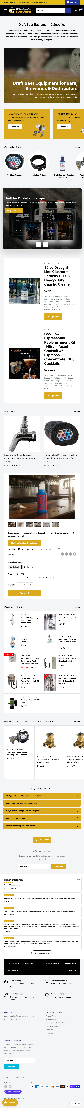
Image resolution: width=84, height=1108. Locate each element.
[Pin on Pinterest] (66, 554)
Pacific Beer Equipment (66, 615)
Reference (12, 970)
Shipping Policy (52, 1019)
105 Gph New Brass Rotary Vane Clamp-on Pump (49, 761)
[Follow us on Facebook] (5, 1086)
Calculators (13, 963)
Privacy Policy (51, 1016)
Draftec (11, 554)
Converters (30, 963)
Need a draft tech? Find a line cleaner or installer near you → (26, 2)
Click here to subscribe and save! (24, 543)
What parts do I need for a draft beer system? (23, 796)
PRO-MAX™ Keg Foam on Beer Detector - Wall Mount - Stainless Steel (30, 661)
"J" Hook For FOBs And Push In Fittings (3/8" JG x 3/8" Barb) (30, 681)
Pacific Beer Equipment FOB (67, 619)
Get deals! (74, 2)
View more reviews (42, 953)
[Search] (68, 10)
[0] (80, 10)
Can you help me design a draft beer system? (23, 811)
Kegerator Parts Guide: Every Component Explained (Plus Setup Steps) (20, 458)
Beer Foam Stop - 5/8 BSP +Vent (30, 701)
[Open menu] (5, 10)
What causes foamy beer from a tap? (20, 826)
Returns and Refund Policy (56, 1023)
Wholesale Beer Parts (66, 636)
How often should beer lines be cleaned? (21, 803)
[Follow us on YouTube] (10, 1086)
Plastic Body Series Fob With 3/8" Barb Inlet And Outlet (67, 641)
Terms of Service (52, 1026)
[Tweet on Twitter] (70, 554)
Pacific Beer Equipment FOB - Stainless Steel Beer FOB (67, 681)
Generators (70, 963)
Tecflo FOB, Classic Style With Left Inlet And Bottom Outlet (30, 620)
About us (49, 1033)
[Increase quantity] (30, 585)
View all (77, 147)
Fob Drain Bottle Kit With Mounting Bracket (67, 660)
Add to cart (24, 593)
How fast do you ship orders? (16, 818)
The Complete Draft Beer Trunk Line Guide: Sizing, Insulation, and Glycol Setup (60, 458)
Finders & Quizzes (50, 963)
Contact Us (50, 1030)
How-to (71, 970)
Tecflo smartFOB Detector (27, 640)
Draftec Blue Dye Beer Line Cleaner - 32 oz (36, 549)
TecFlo (23, 615)
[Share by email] (74, 554)
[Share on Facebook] (62, 554)
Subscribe (59, 866)
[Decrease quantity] (19, 585)
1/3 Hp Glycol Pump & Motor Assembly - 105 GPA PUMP (17, 753)
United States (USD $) (13, 1077)
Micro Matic (25, 656)
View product (53, 316)
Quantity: (11, 585)
